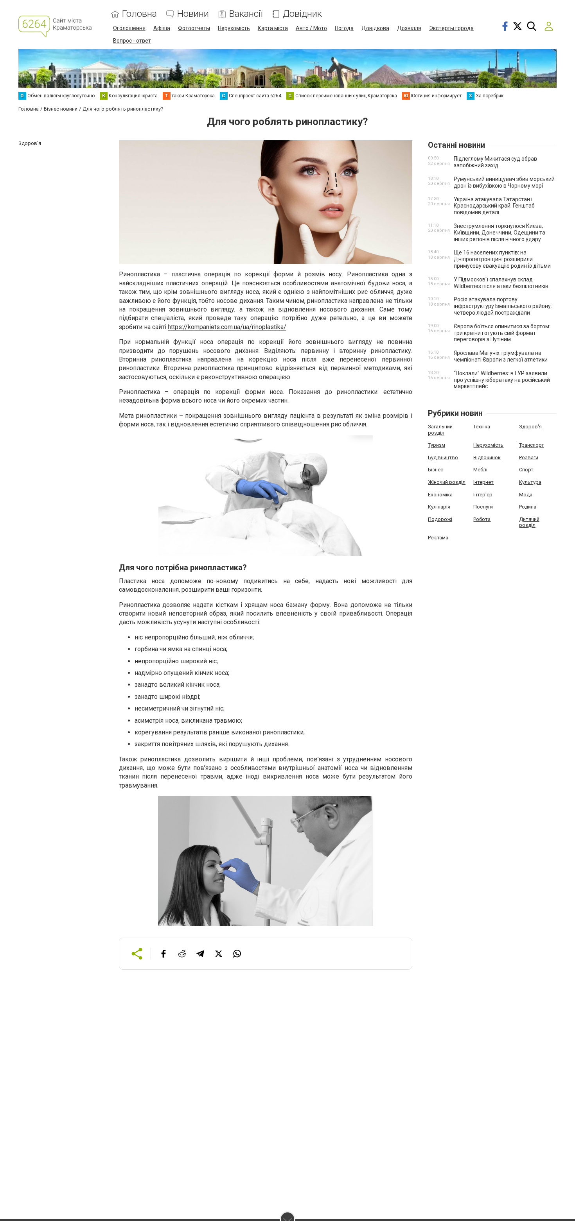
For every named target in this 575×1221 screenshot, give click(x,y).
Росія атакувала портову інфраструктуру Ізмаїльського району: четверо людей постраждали (503, 306)
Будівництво (443, 457)
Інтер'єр (482, 495)
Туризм (436, 445)
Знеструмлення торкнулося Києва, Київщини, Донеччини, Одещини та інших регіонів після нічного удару (499, 232)
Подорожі (440, 519)
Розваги (528, 457)
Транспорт (531, 445)
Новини (193, 14)
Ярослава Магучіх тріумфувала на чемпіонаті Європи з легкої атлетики (501, 356)
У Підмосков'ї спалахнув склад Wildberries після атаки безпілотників (501, 282)
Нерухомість (234, 28)
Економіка (440, 495)
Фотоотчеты (194, 28)
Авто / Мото (311, 28)
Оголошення (129, 28)
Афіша (161, 28)
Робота (482, 519)
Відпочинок (487, 457)
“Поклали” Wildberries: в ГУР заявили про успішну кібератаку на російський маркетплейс (502, 380)
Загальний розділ (440, 430)
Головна (139, 14)
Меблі (480, 470)
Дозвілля (409, 28)
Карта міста (273, 28)
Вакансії (245, 14)
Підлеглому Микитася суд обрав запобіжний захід (495, 162)
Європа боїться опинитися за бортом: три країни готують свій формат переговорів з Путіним (502, 333)
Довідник (302, 14)
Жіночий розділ (446, 482)
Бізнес (435, 470)
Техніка (481, 427)
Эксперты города (451, 28)
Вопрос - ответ (132, 41)
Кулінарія (439, 507)
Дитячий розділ (529, 522)
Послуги (483, 507)
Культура (530, 482)
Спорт (526, 470)
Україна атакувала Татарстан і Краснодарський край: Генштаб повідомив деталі (494, 206)
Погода (344, 28)
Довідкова (375, 28)
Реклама (438, 538)
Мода (525, 495)
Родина (527, 507)
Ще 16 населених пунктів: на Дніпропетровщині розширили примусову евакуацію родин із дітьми (502, 259)
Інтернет (483, 482)
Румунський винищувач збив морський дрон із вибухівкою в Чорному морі (504, 182)
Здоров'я (530, 427)
